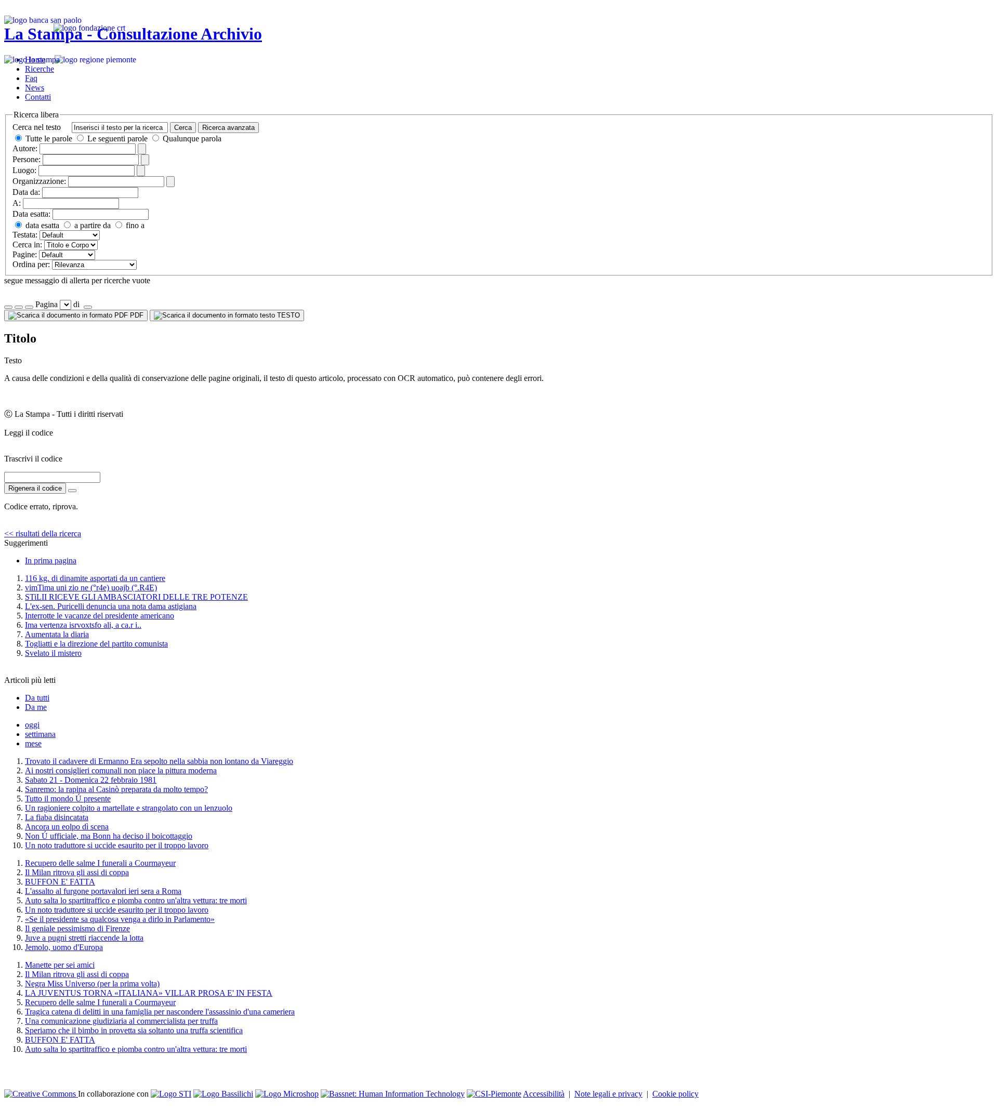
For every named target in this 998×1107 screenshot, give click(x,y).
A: (16, 203)
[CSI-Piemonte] (494, 1093)
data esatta (41, 225)
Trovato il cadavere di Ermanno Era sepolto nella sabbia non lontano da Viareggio (159, 761)
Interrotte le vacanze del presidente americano (99, 615)
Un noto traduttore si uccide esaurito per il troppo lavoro (116, 845)
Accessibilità (543, 1093)
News (34, 87)
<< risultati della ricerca (42, 533)
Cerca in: (27, 244)
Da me (36, 707)
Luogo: (24, 170)
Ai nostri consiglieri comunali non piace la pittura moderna (121, 770)
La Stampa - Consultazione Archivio (133, 33)
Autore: (24, 148)
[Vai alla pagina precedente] (29, 307)
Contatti (38, 97)
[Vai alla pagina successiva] (88, 307)
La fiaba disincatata (56, 817)
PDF (135, 315)
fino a (134, 225)
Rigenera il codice (35, 488)
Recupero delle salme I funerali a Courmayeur (100, 863)
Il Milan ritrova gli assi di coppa (77, 872)
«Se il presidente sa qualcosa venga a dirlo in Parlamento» (120, 919)
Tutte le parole (48, 138)
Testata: (24, 234)
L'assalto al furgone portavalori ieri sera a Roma (103, 891)
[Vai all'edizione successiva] (19, 307)
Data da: (26, 192)
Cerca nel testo (36, 127)
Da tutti (37, 697)
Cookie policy (675, 1093)
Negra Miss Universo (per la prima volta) (92, 983)
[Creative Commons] (41, 1093)
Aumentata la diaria (57, 634)
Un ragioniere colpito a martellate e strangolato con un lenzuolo (128, 807)
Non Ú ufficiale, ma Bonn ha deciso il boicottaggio (108, 836)
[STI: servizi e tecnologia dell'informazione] (171, 1093)
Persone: (26, 159)
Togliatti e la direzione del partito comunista (96, 643)
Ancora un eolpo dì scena (67, 826)
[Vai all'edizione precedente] (8, 307)
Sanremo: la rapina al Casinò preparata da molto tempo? (116, 789)
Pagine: (24, 254)
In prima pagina (50, 560)
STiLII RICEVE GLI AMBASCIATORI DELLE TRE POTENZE (136, 596)
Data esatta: (31, 213)
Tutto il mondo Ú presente (68, 798)
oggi (32, 724)
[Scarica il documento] (72, 490)
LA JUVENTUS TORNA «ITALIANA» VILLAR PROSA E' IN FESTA (148, 993)
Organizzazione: (39, 181)
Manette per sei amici (60, 964)
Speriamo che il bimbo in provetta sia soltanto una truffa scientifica (134, 1030)
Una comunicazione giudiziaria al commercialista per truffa (121, 1021)
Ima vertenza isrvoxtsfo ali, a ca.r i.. (83, 625)
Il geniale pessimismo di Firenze (77, 928)
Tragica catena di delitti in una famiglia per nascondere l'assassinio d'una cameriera (160, 1011)
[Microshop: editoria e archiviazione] (287, 1093)
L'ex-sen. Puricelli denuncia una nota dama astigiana (110, 606)
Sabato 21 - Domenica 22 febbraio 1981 (90, 779)
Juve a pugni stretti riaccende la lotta (84, 937)
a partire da (91, 225)
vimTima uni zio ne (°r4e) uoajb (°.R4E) (91, 587)
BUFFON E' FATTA (60, 881)
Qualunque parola (191, 138)
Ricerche (39, 68)
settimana (40, 734)
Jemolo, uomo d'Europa (64, 947)
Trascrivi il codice (33, 458)
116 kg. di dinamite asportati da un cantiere (95, 578)
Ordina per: (31, 264)
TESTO (287, 315)
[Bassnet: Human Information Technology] (393, 1093)
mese (33, 743)
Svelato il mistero (53, 653)
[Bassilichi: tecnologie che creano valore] (223, 1093)
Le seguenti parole (117, 138)
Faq (31, 78)
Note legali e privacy (608, 1093)
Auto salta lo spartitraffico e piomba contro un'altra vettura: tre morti (136, 900)
